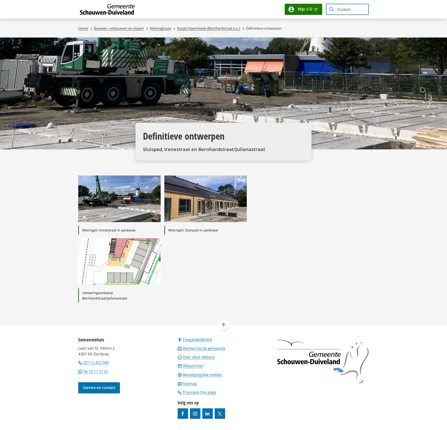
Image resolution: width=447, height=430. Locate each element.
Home (83, 28)
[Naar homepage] (107, 9)
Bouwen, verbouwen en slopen (119, 28)
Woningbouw (160, 28)
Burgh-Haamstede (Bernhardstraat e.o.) (208, 28)
